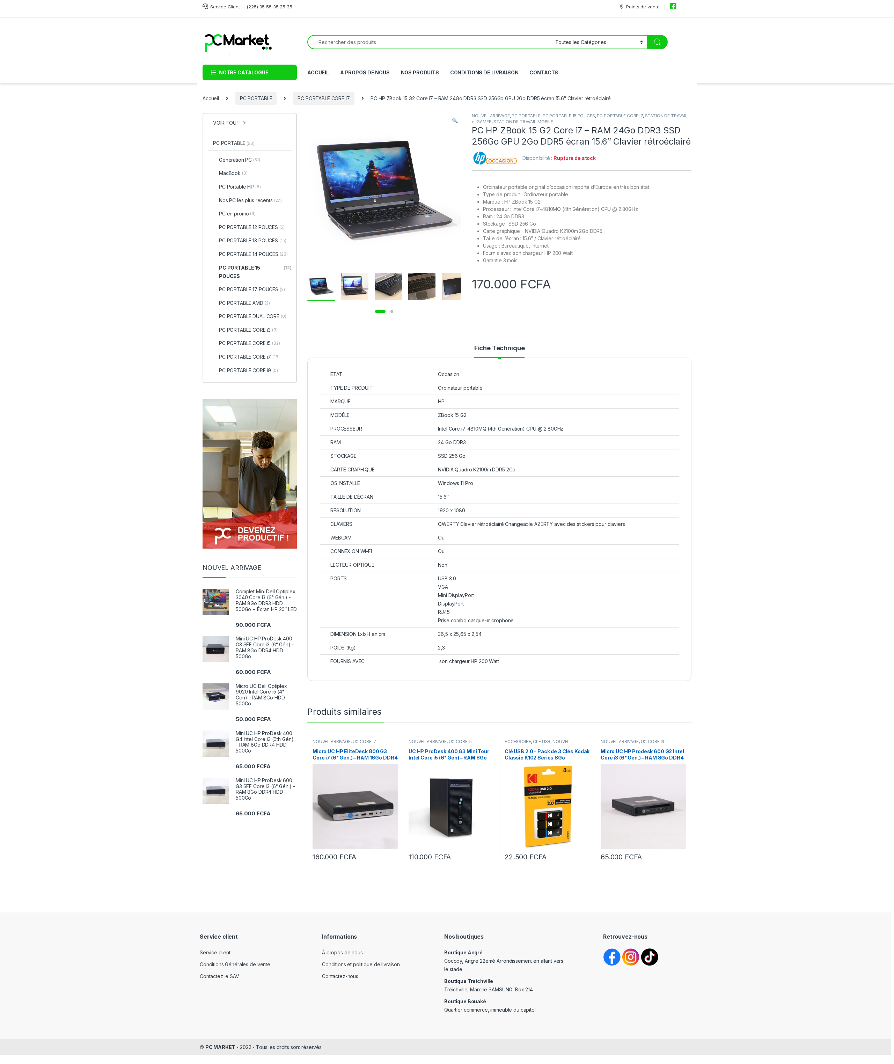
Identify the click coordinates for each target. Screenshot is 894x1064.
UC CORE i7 (364, 741)
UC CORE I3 (653, 741)
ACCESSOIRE (518, 741)
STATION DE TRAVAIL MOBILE (523, 121)
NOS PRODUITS (420, 72)
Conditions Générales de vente (235, 964)
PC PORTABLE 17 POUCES (252, 289)
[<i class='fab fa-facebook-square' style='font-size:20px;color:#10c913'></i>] (674, 6)
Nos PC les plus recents (250, 200)
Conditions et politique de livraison (361, 964)
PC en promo (237, 214)
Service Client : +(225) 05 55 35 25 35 (251, 6)
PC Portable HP (240, 187)
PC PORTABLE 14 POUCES (253, 254)
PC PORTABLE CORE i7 (324, 98)
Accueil (211, 98)
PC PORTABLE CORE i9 (248, 370)
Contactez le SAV (219, 976)
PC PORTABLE (256, 98)
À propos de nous (342, 952)
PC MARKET (220, 1047)
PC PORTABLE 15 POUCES (569, 115)
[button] (455, 120)
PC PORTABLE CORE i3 (248, 330)
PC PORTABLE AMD (244, 303)
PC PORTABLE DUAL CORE (252, 316)
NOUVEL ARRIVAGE (491, 115)
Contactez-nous (340, 976)
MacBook (233, 173)
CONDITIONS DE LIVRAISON (484, 72)
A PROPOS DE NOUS (365, 72)
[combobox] (429, 42)
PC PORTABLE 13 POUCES (252, 240)
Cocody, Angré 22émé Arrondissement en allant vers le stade (503, 960)
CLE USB (541, 741)
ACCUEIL (318, 72)
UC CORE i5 (460, 741)
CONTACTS (543, 72)
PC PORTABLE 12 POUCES (252, 227)
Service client (215, 952)
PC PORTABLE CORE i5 (249, 343)
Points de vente (642, 6)
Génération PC (239, 160)
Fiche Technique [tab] (499, 348)
